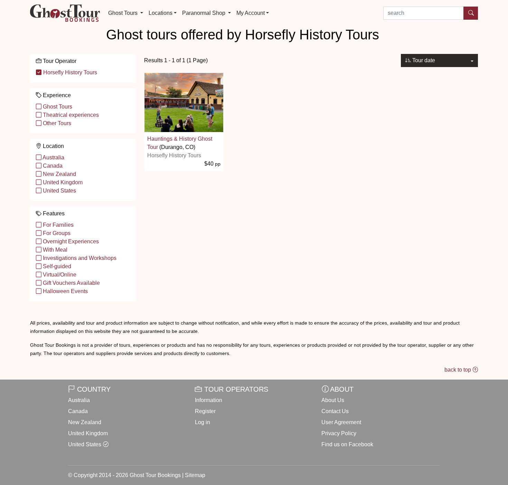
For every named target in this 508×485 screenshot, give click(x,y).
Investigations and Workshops (78, 258)
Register (205, 411)
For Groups (55, 233)
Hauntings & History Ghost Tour (179, 143)
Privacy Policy (338, 433)
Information (208, 400)
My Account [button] (250, 13)
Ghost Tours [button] (123, 13)
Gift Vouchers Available (70, 283)
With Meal (54, 250)
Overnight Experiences (70, 241)
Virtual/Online (58, 275)
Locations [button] (160, 13)
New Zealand (58, 174)
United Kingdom (62, 182)
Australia (52, 157)
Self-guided (56, 266)
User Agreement (341, 422)
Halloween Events (64, 291)
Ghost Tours (56, 107)
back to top (458, 370)
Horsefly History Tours (69, 72)
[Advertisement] (311, 225)
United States (58, 191)
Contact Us (335, 411)
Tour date (423, 60)
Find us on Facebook (347, 444)
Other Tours (56, 123)
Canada (52, 166)
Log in (202, 422)
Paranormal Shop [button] (204, 13)
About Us (332, 400)
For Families (57, 225)
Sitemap (195, 475)
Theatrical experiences (70, 115)
